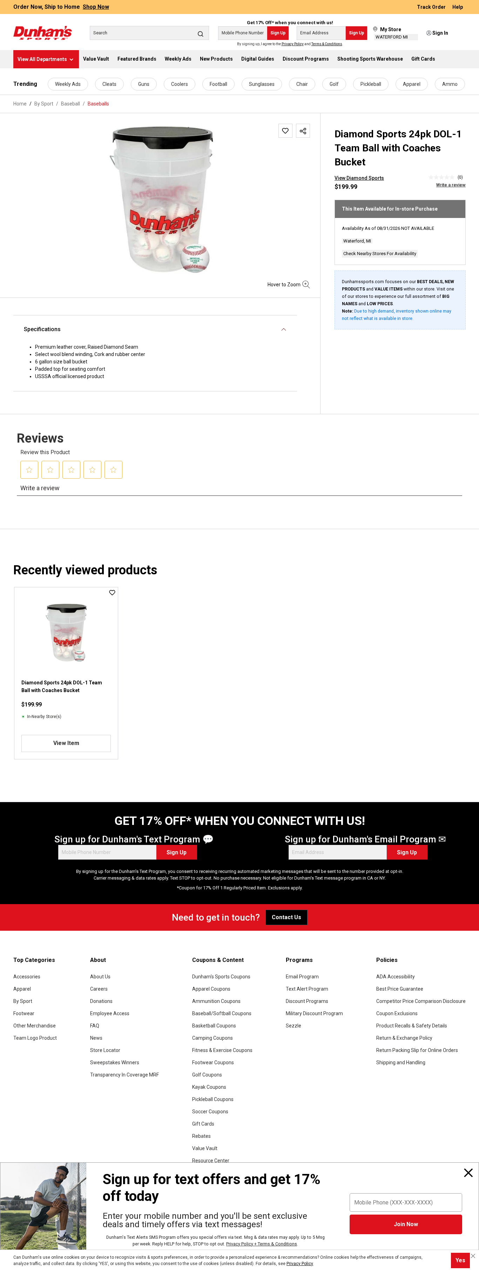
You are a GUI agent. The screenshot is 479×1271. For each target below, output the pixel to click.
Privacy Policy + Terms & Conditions (261, 1243)
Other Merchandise (34, 1026)
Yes (460, 1260)
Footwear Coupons (213, 1062)
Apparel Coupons (211, 989)
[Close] (468, 1172)
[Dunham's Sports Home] (42, 33)
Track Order (432, 7)
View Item (66, 743)
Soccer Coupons (210, 1111)
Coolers (179, 84)
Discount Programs (307, 1001)
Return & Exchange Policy (404, 1038)
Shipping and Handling (400, 1062)
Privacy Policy (293, 44)
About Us (100, 976)
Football (218, 84)
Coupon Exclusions (397, 1013)
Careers (99, 989)
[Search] (201, 33)
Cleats (109, 84)
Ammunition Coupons (216, 1001)
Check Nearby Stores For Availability (379, 253)
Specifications (42, 329)
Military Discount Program (314, 1013)
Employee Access (109, 1013)
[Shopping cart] (461, 33)
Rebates (201, 1136)
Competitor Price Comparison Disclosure (421, 1001)
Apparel (411, 84)
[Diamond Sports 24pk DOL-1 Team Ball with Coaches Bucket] (161, 199)
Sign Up (277, 32)
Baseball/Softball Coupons (221, 1013)
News (96, 1038)
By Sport (22, 1001)
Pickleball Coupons (213, 1099)
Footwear (23, 1013)
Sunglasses (262, 84)
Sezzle (293, 1026)
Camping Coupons (212, 1038)
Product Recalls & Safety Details (411, 1026)
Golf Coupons (207, 1075)
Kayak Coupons (209, 1087)
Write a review (451, 185)
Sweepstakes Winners (114, 1062)
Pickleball (370, 84)
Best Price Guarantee (399, 989)
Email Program (302, 976)
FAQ (94, 1026)
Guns (143, 84)
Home (20, 104)
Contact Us (286, 917)
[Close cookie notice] (473, 1256)
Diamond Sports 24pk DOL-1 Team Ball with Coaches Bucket (61, 686)
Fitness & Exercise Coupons (222, 1050)
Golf (334, 84)
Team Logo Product (35, 1038)
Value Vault (204, 1148)
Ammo (450, 84)
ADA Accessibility (395, 976)
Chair (302, 84)
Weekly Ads (68, 84)
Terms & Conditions (326, 44)
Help (457, 7)
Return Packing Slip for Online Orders (417, 1050)
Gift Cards (203, 1124)
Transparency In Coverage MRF (124, 1075)
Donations (101, 1001)
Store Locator (105, 1050)
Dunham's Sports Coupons (221, 976)
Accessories (26, 976)
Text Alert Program (307, 989)
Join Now (406, 1224)
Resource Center (210, 1160)
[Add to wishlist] (285, 131)
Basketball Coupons (214, 1026)
